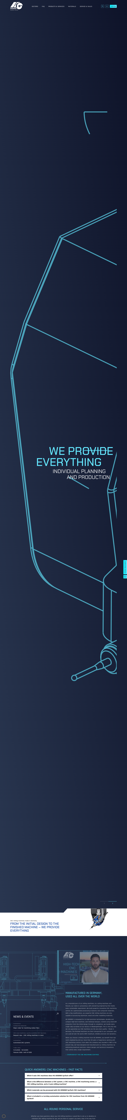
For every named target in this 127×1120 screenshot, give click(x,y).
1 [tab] (104, 903)
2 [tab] (112, 903)
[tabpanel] (63, 461)
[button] (4, 1116)
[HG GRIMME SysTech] (16, 6)
